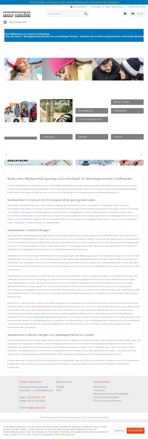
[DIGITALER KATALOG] (56, 110)
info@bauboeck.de (35, 407)
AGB (58, 390)
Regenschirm (114, 344)
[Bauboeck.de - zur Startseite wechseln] (16, 14)
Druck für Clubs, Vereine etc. (107, 400)
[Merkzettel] (125, 14)
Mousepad (28, 249)
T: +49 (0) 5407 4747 (136, 7)
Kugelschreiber (43, 306)
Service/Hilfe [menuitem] (79, 7)
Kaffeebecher (57, 324)
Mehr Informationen (64, 434)
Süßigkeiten (77, 212)
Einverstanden (135, 430)
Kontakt (60, 387)
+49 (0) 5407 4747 (36, 397)
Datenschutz (99, 387)
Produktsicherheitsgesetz (106, 397)
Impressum (99, 390)
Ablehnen (119, 430)
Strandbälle (28, 262)
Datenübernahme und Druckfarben (111, 393)
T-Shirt (137, 266)
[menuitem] (68, 14)
